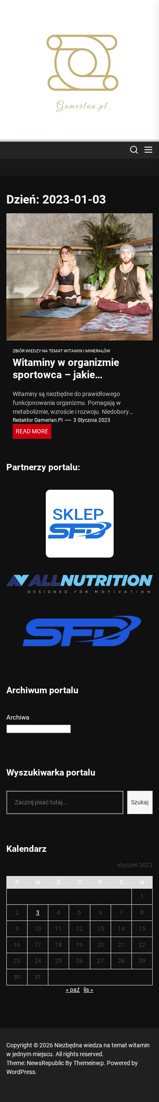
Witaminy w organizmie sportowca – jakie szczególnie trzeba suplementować (66, 381)
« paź (73, 989)
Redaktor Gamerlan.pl (38, 420)
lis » (88, 989)
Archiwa (17, 717)
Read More (32, 431)
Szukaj (139, 802)
